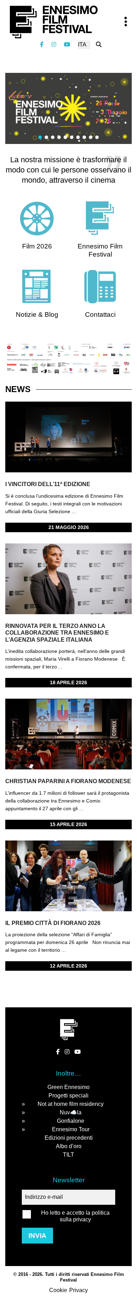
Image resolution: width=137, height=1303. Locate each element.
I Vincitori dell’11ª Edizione (47, 484)
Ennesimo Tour (71, 1129)
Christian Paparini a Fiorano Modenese (68, 781)
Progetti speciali (68, 1096)
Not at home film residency (71, 1104)
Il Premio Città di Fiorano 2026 (52, 923)
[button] (40, 137)
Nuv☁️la (70, 1112)
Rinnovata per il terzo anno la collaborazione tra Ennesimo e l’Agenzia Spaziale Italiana (57, 632)
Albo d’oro (68, 1146)
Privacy (78, 1290)
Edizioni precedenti (69, 1138)
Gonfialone (70, 1121)
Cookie (58, 1290)
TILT (68, 1155)
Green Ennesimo (68, 1087)
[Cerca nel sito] (99, 45)
